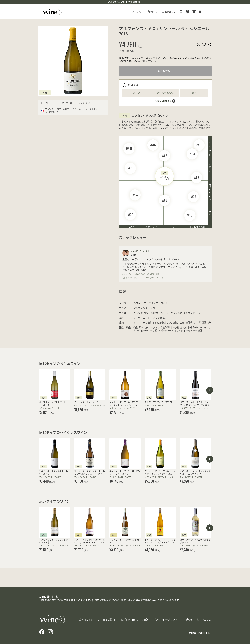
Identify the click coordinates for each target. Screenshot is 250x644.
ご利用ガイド (86, 619)
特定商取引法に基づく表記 (134, 619)
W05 (45, 92)
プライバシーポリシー (165, 619)
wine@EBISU (168, 11)
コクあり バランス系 (164, 176)
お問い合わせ (204, 619)
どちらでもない (165, 93)
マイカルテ (137, 11)
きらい (136, 93)
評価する (153, 11)
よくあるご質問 (106, 619)
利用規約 (187, 619)
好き (194, 93)
